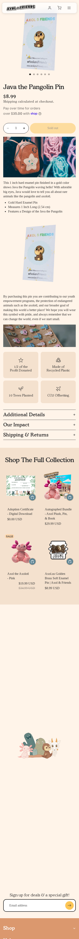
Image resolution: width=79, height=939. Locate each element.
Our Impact (16, 425)
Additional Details (24, 414)
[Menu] (69, 8)
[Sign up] (69, 905)
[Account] (49, 8)
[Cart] (59, 8)
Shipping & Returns (26, 435)
